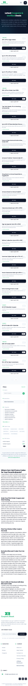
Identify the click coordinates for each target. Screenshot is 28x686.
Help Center (20, 650)
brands (16, 591)
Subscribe (22, 634)
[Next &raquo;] (16, 380)
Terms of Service (21, 656)
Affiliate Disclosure (19, 662)
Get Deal (14, 64)
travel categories (18, 574)
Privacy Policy (20, 658)
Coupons (4, 653)
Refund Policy (20, 665)
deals (16, 512)
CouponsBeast (5, 474)
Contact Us (20, 653)
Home (3, 647)
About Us (19, 647)
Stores (4, 650)
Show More (6, 422)
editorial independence (14, 457)
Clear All (23, 387)
